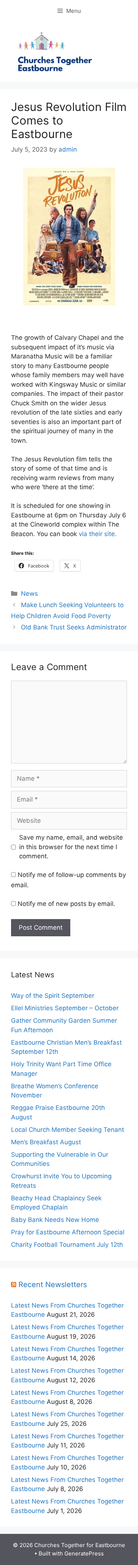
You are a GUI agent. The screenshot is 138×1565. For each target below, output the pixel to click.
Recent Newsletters (52, 1284)
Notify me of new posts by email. (66, 903)
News (29, 593)
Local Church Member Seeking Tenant (67, 1129)
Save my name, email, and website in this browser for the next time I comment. (71, 847)
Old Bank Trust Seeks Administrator (74, 627)
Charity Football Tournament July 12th (67, 1244)
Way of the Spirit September (52, 995)
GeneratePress (84, 1553)
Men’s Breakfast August (46, 1142)
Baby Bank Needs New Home (55, 1219)
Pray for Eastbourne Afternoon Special (67, 1232)
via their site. (98, 534)
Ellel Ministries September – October (64, 1008)
